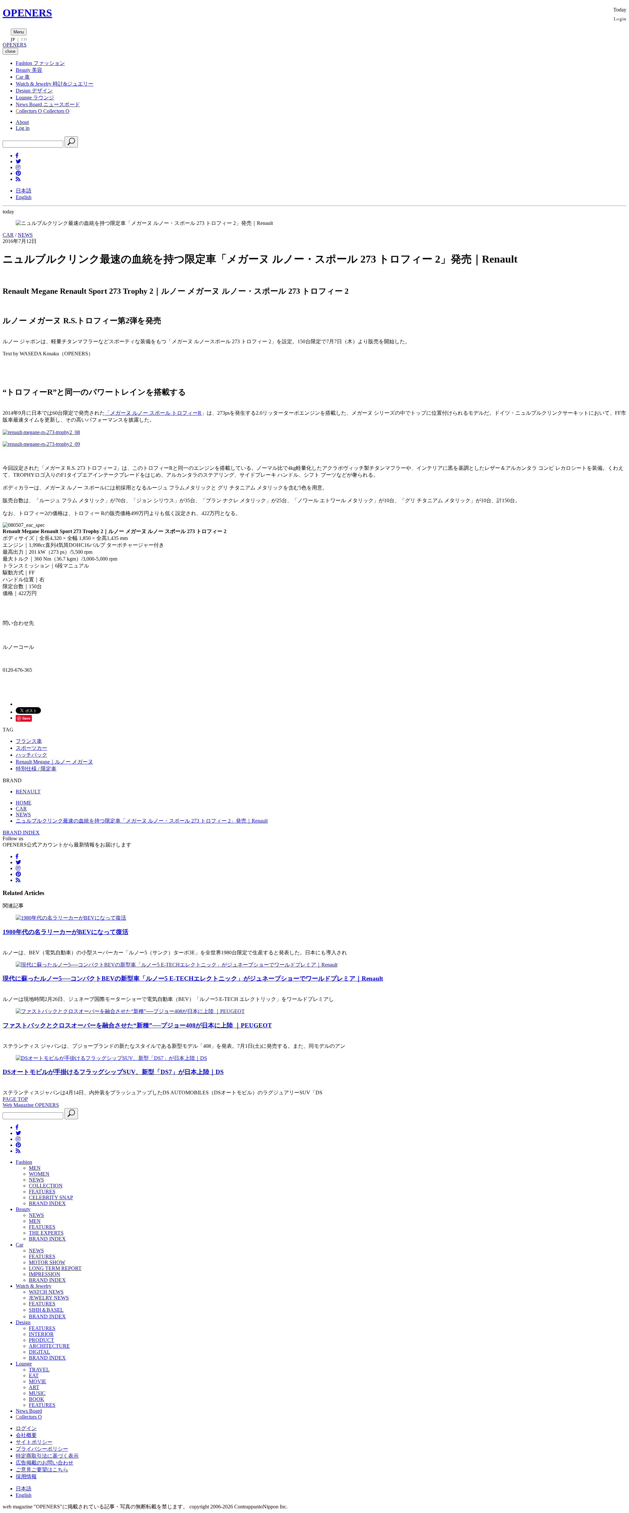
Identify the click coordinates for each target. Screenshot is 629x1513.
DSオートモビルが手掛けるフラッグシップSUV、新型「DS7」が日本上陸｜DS (113, 1071)
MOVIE (37, 1381)
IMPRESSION (44, 1274)
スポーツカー (31, 748)
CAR (8, 235)
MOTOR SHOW (47, 1262)
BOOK (36, 1399)
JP (13, 39)
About (22, 122)
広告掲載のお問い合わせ (44, 1462)
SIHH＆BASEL (46, 1310)
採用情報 (26, 1476)
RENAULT (28, 791)
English (23, 197)
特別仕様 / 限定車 (36, 768)
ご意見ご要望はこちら (42, 1469)
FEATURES (42, 1191)
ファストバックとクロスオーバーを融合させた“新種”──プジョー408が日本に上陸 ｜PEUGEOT (137, 1025)
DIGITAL (39, 1352)
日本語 (23, 190)
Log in (22, 128)
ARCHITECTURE (49, 1346)
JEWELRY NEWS (49, 1298)
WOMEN (39, 1174)
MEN (35, 1168)
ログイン (26, 1428)
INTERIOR (41, 1334)
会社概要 (26, 1435)
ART (34, 1387)
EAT (34, 1375)
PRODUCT (41, 1340)
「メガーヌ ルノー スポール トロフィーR (153, 413)
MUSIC (37, 1393)
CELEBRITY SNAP (51, 1197)
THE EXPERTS (46, 1233)
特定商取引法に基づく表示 (47, 1456)
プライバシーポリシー (42, 1449)
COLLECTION (46, 1185)
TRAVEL (39, 1369)
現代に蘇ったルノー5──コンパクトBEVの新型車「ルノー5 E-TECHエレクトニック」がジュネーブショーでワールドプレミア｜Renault (193, 978)
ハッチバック (31, 755)
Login (620, 18)
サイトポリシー (34, 1442)
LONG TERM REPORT (55, 1268)
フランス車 (29, 741)
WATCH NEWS (46, 1292)
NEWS (25, 235)
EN (24, 39)
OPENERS (27, 13)
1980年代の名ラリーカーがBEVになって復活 (65, 931)
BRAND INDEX (21, 832)
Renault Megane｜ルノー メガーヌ (54, 762)
